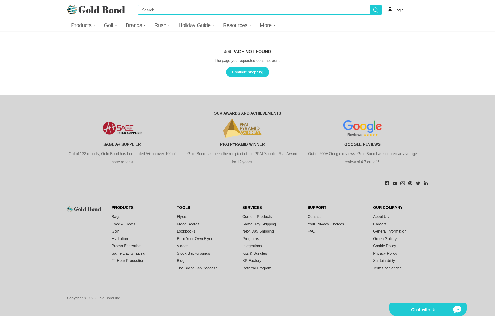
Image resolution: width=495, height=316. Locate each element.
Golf (115, 231)
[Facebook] (387, 182)
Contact (314, 216)
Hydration (120, 238)
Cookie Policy (384, 246)
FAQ (311, 231)
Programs (250, 238)
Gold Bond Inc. (109, 298)
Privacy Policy (385, 253)
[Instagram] (402, 182)
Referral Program (256, 268)
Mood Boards (188, 224)
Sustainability (384, 260)
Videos (182, 246)
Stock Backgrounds (193, 253)
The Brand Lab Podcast (197, 268)
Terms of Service (387, 268)
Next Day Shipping (258, 231)
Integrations (252, 246)
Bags (116, 216)
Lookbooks (186, 231)
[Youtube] (395, 182)
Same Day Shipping (128, 253)
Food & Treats (123, 224)
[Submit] (376, 9)
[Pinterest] (410, 182)
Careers (380, 224)
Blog (180, 260)
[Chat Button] (428, 309)
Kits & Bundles (254, 253)
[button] (111, 25)
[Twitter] (418, 182)
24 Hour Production (128, 260)
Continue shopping (247, 72)
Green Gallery (385, 238)
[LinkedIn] (426, 182)
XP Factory (251, 260)
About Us (381, 216)
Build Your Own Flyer (194, 238)
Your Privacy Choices (326, 224)
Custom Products (257, 216)
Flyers (182, 216)
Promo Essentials (127, 246)
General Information (389, 231)
